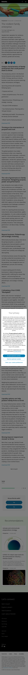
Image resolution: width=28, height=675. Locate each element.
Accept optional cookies (14, 356)
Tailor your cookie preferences (14, 362)
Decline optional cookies (14, 359)
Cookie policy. (17, 351)
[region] (14, 337)
